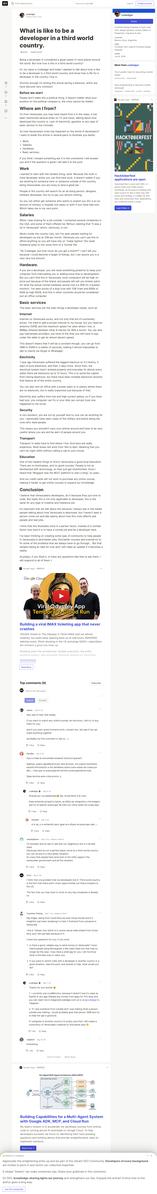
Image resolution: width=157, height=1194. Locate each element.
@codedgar (91, 1000)
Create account (145, 3)
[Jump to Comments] (6, 93)
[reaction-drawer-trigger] (6, 84)
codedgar (30, 14)
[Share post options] (5, 117)
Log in (130, 3)
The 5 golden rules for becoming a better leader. (133, 75)
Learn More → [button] (123, 208)
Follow (134, 21)
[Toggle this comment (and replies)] (22, 715)
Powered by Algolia (83, 4)
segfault (30, 1039)
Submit (29, 700)
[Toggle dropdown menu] (101, 569)
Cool (29, 875)
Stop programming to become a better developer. (132, 88)
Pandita (30, 753)
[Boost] (6, 111)
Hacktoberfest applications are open (130, 177)
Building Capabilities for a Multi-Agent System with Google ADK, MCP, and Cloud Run (61, 1119)
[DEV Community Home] (5, 3)
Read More (26, 667)
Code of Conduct (54, 1057)
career (24, 52)
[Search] (12, 3)
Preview (42, 700)
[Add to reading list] (6, 102)
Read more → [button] (28, 1148)
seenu (29, 710)
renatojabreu (33, 839)
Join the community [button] (14, 1189)
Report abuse (70, 1057)
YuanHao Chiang (34, 913)
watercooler (36, 52)
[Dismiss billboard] (151, 1156)
